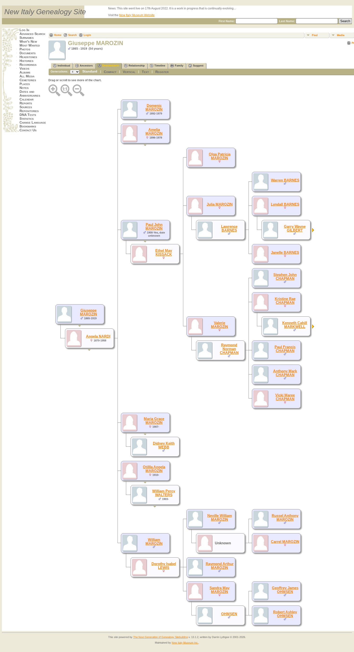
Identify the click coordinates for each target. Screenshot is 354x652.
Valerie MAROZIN (219, 325)
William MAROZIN (154, 542)
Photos (25, 49)
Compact (110, 72)
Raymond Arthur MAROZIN (220, 566)
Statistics (27, 118)
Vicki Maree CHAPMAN (285, 397)
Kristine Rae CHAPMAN (285, 301)
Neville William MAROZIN (219, 517)
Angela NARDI (98, 336)
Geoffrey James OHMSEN (285, 590)
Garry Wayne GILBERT (295, 228)
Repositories (29, 111)
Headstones (28, 57)
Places (25, 84)
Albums (25, 72)
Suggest (198, 65)
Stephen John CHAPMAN (285, 276)
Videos (24, 68)
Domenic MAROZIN (154, 107)
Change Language (33, 122)
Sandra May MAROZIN (219, 590)
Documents (28, 53)
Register (162, 72)
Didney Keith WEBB (164, 445)
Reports (26, 103)
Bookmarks (28, 126)
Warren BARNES (285, 180)
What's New (28, 41)
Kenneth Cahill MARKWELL (294, 325)
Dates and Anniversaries (30, 93)
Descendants (110, 65)
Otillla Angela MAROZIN (154, 469)
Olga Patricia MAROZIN (219, 156)
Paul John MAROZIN (154, 226)
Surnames (27, 38)
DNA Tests (28, 115)
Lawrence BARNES (229, 228)
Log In (24, 30)
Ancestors (86, 65)
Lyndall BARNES (285, 204)
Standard (89, 71)
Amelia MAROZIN (154, 131)
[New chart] (313, 231)
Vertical (129, 72)
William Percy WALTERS (163, 493)
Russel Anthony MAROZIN (285, 517)
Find (315, 35)
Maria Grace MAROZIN (154, 421)
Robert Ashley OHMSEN (285, 614)
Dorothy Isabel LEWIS (163, 566)
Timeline (159, 65)
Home (57, 34)
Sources (26, 107)
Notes (24, 88)
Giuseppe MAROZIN (88, 312)
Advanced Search (32, 34)
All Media (27, 76)
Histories (26, 61)
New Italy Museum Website (137, 15)
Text (145, 72)
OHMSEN (229, 614)
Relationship (137, 65)
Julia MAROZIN (220, 204)
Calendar (26, 99)
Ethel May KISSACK (163, 252)
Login (87, 34)
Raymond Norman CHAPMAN (229, 349)
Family (179, 65)
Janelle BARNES (285, 252)
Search (72, 34)
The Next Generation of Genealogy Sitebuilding (160, 637)
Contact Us (28, 130)
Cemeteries (28, 80)
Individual (64, 65)
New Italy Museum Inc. (185, 642)
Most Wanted (30, 45)
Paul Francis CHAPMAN (285, 349)
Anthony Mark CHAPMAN (285, 373)
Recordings (28, 65)
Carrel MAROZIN (285, 542)
